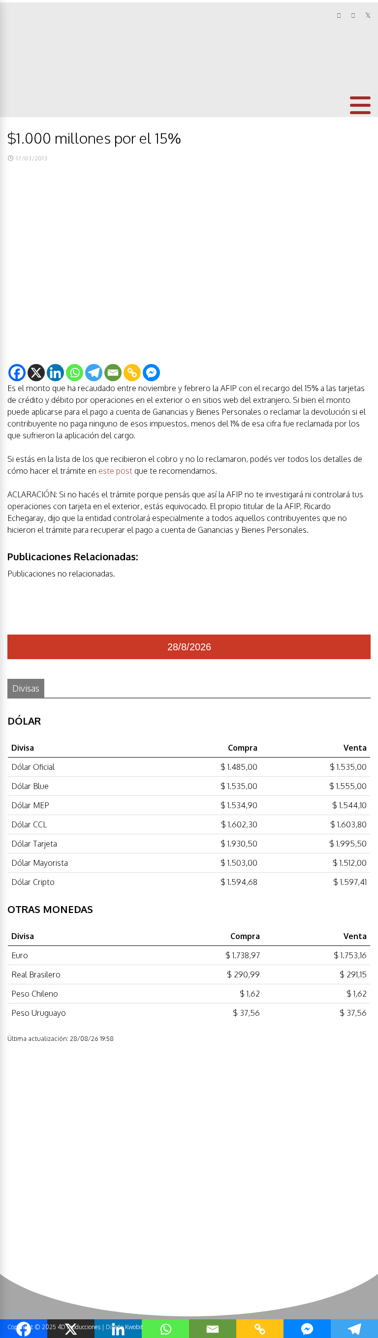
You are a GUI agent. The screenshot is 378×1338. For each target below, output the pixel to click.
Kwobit (134, 1327)
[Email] (113, 372)
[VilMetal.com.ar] (40, 67)
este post (115, 471)
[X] (36, 372)
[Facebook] (17, 372)
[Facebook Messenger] (151, 372)
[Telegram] (93, 372)
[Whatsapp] (74, 372)
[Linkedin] (55, 372)
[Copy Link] (132, 372)
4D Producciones (79, 1327)
